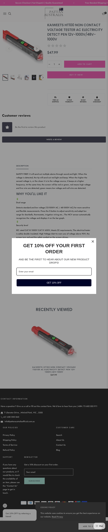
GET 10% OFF (54, 283)
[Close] (92, 241)
